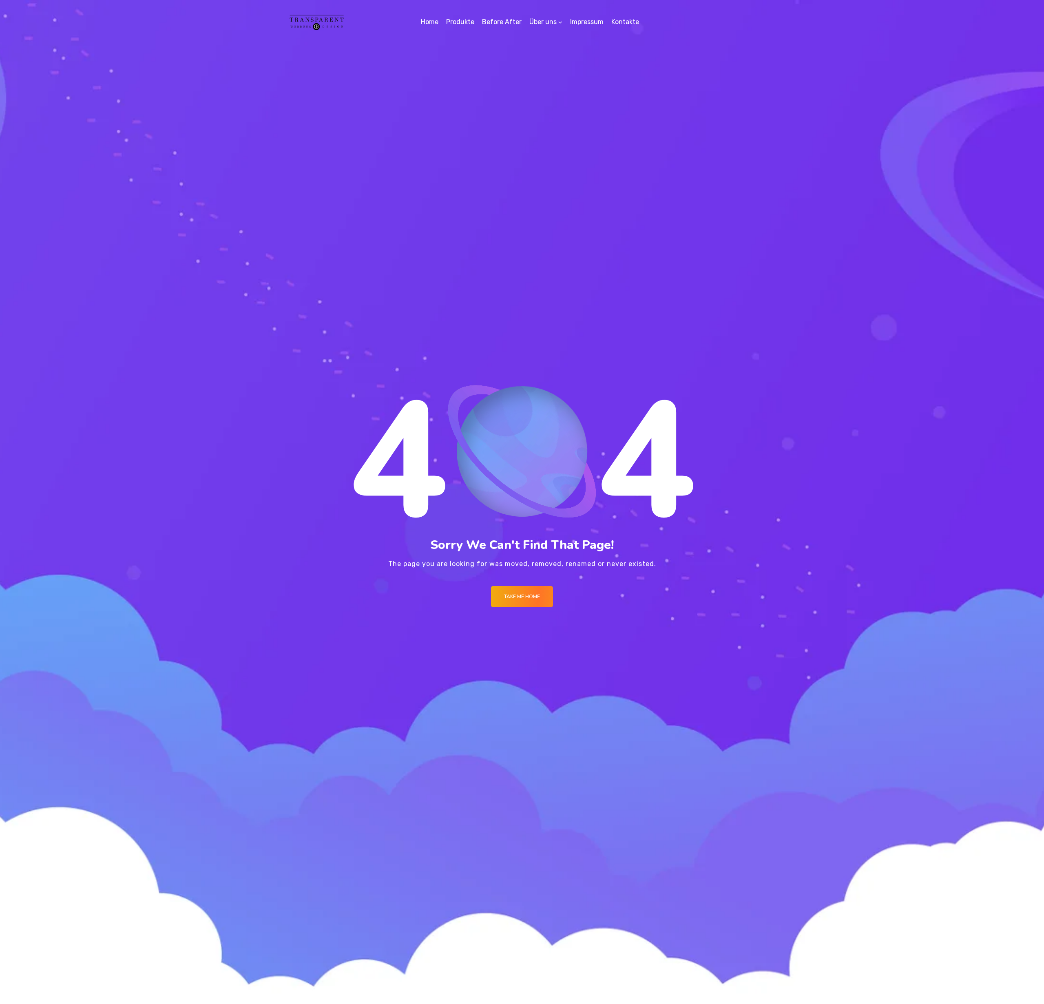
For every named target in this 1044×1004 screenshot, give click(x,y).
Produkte (460, 22)
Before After (502, 22)
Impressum (587, 22)
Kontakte (625, 22)
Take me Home (522, 596)
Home (429, 22)
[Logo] (317, 22)
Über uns (543, 22)
